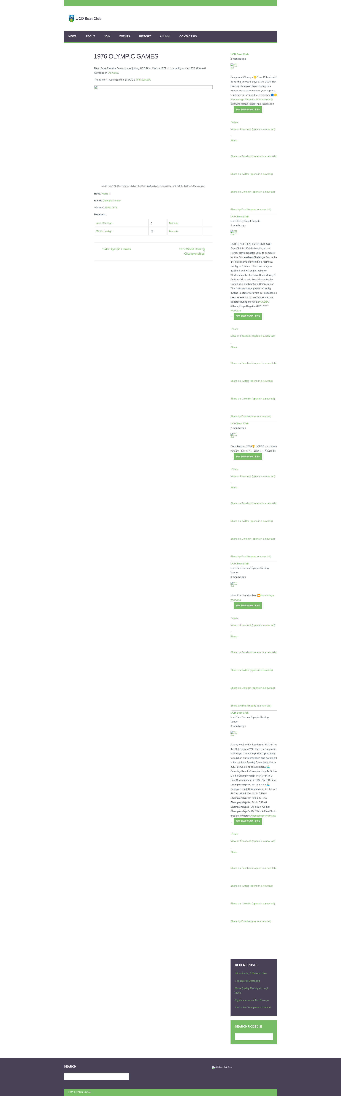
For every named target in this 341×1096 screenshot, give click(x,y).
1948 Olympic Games (116, 249)
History (145, 36)
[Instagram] (79, 3)
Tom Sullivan (143, 79)
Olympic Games (112, 200)
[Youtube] (70, 3)
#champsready (264, 99)
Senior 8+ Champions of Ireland (253, 1007)
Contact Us (188, 36)
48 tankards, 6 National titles (251, 973)
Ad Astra (113, 72)
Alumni (165, 36)
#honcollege (237, 99)
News (72, 36)
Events (124, 36)
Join (107, 36)
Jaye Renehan (104, 223)
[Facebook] (84, 3)
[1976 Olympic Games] (153, 134)
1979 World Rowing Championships (192, 251)
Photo (234, 328)
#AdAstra (250, 99)
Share (234, 140)
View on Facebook (253, 129)
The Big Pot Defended (247, 980)
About (90, 36)
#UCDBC (264, 301)
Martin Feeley (103, 231)
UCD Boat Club (240, 54)
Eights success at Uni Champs (252, 1000)
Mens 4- (106, 193)
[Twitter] (74, 3)
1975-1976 (111, 207)
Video (234, 122)
